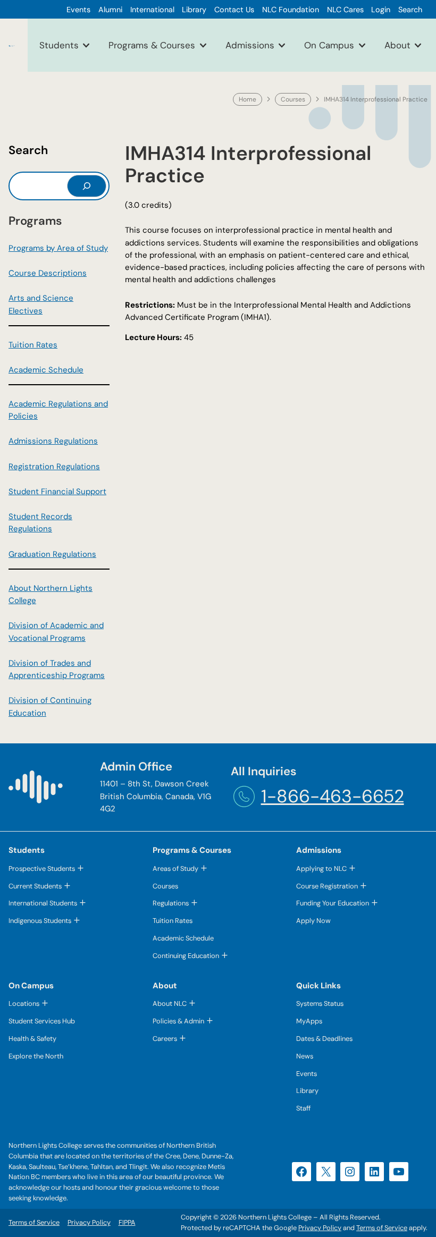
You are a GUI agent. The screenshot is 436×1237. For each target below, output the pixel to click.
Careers (165, 1038)
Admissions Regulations (53, 441)
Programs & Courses (151, 45)
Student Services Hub (42, 1021)
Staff (303, 1108)
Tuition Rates (33, 345)
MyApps (309, 1021)
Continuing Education (186, 955)
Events (306, 1073)
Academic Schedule (46, 370)
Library (307, 1090)
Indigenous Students (40, 920)
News (304, 1056)
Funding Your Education (332, 903)
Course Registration (327, 886)
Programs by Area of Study (58, 248)
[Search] (86, 186)
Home (247, 99)
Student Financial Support (57, 491)
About (397, 45)
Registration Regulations (54, 466)
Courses (293, 99)
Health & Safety (32, 1038)
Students (59, 45)
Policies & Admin (178, 1021)
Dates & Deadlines (324, 1038)
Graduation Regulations (52, 554)
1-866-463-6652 (332, 796)
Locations (24, 1003)
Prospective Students (42, 868)
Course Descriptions (48, 273)
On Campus (329, 45)
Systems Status (319, 1003)
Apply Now (313, 920)
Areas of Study (175, 868)
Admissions (249, 45)
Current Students (35, 886)
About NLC (170, 1003)
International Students (43, 903)
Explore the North (36, 1056)
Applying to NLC (321, 868)
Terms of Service (381, 1227)
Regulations (171, 903)
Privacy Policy (319, 1227)
